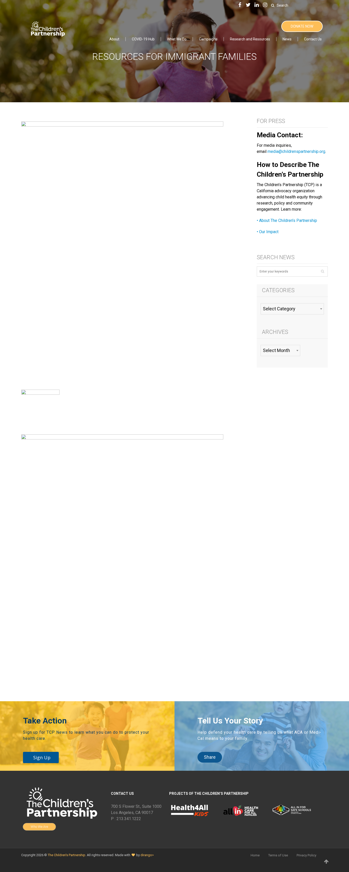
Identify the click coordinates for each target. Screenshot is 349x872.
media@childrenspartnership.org (296, 151)
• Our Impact (267, 231)
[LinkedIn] (257, 5)
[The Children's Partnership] (47, 28)
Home (255, 855)
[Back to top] (326, 861)
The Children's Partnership (66, 855)
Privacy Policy (306, 855)
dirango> (147, 855)
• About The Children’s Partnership (287, 220)
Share (210, 757)
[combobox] (292, 308)
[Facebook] (240, 5)
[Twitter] (248, 5)
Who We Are (39, 827)
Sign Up (42, 757)
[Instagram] (265, 5)
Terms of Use (278, 855)
